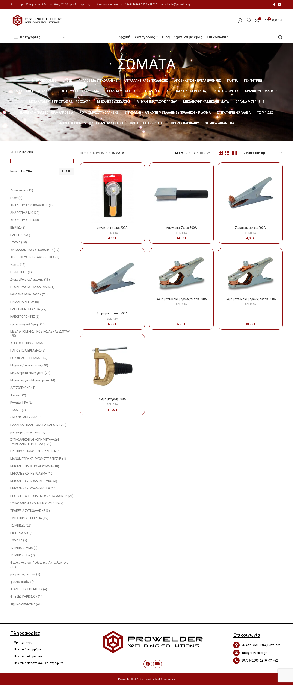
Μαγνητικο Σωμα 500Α (181, 227)
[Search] (280, 37)
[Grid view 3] (227, 153)
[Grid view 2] (221, 153)
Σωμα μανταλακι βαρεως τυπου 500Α (250, 299)
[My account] (240, 20)
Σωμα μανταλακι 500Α (112, 313)
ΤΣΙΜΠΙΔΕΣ (100, 153)
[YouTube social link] (279, 4)
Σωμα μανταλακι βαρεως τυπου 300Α (181, 299)
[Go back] (112, 64)
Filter (66, 171)
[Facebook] (147, 664)
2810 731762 (149, 4)
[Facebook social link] (274, 4)
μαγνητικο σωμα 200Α (112, 227)
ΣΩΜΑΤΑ (112, 233)
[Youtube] (157, 664)
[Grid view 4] (234, 153)
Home (84, 153)
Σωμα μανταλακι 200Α (250, 227)
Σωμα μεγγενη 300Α (112, 399)
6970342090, (132, 4)
